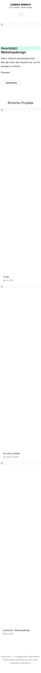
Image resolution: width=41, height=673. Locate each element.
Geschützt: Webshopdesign (16, 630)
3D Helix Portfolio (11, 453)
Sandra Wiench (20, 4)
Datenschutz (6, 657)
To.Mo (6, 277)
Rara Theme (33, 660)
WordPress (26, 663)
